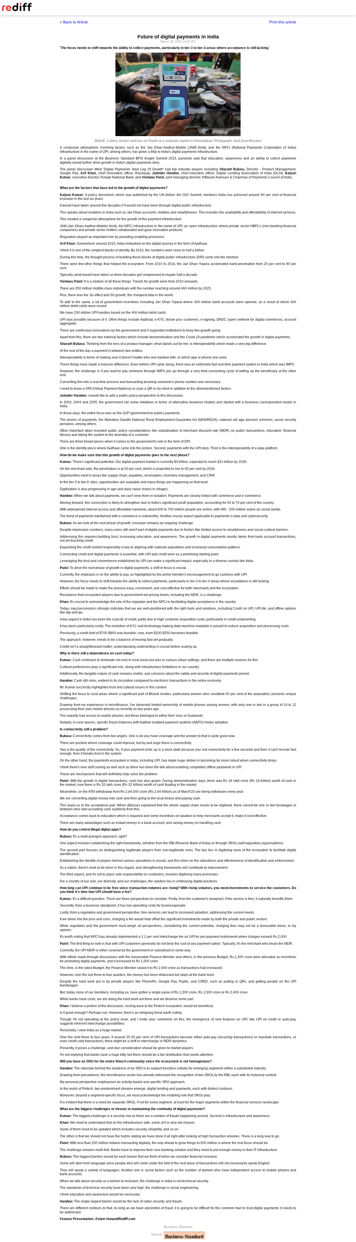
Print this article (282, 22)
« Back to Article (74, 22)
